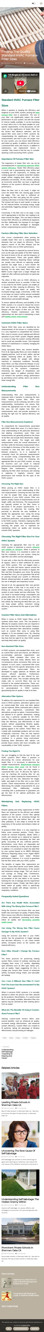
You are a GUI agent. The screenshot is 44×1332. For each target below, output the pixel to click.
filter (5, 1038)
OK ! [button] (9, 1328)
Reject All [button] (34, 1328)
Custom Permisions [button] (21, 1328)
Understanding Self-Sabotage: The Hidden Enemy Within (20, 1200)
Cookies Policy (25, 1325)
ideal (11, 1038)
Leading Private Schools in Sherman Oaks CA (16, 1103)
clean (18, 1038)
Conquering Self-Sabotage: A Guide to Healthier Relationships (26, 1294)
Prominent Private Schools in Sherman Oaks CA (17, 1249)
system (34, 1038)
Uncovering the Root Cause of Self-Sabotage (18, 1152)
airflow (26, 1038)
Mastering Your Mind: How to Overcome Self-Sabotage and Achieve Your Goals (25, 1282)
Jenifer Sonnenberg (8, 63)
